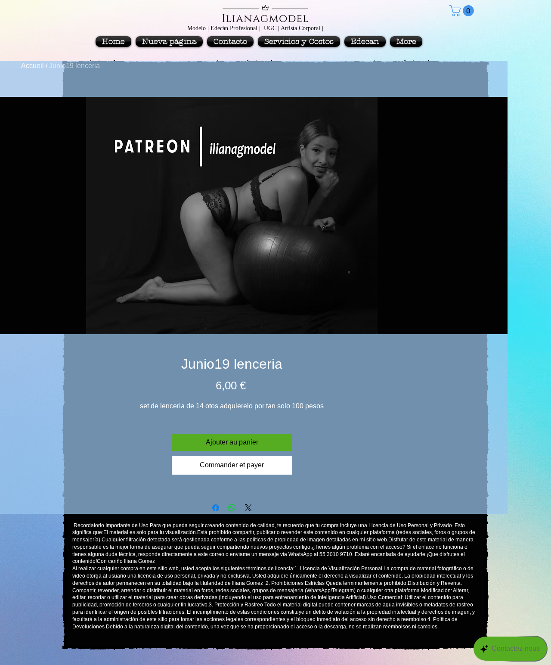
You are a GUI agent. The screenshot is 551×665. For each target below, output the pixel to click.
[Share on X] (248, 508)
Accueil (32, 65)
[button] (463, 10)
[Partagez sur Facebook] (215, 508)
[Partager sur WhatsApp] (232, 508)
